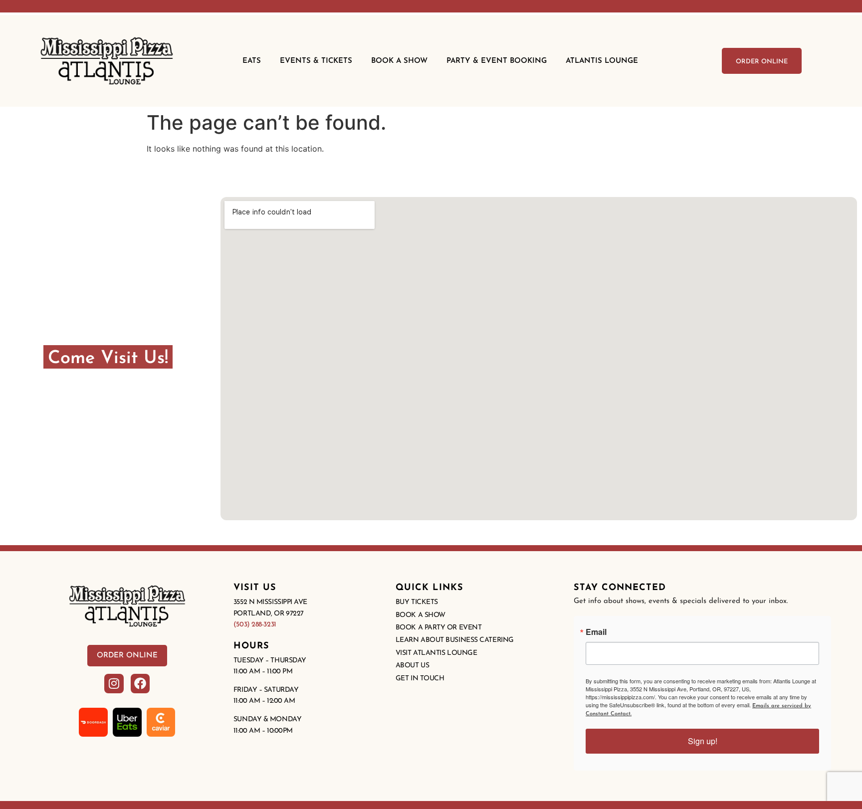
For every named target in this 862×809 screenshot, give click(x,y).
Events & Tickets (316, 61)
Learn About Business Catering (455, 640)
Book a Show (420, 615)
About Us (412, 665)
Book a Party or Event (439, 627)
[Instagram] (113, 683)
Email (596, 632)
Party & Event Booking (496, 61)
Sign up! (702, 741)
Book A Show (399, 61)
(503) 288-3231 (254, 624)
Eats (251, 61)
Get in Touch (420, 678)
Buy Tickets (417, 602)
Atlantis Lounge (602, 61)
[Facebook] (140, 683)
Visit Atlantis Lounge (436, 653)
